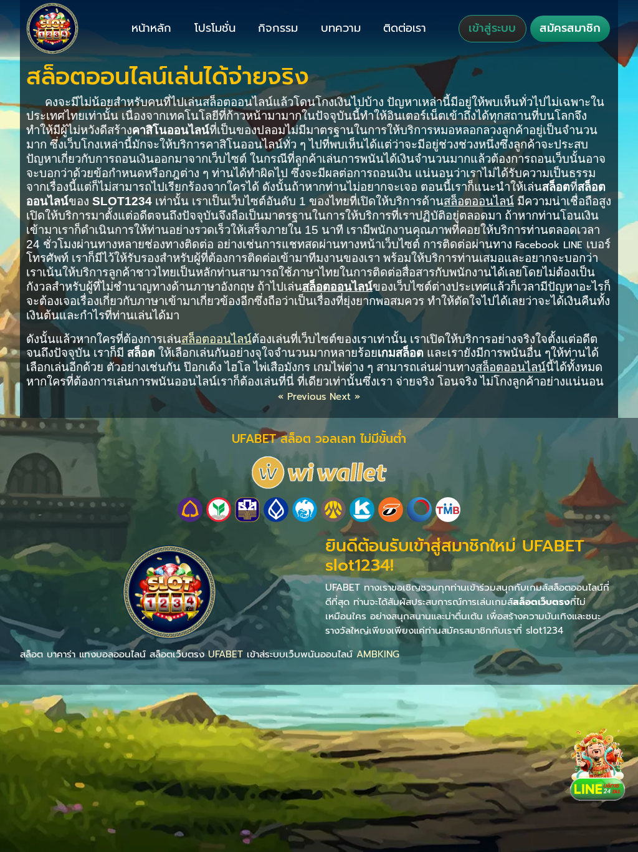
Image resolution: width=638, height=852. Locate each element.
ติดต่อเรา (404, 28)
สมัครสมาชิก (570, 28)
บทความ (341, 28)
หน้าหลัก (151, 28)
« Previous (302, 396)
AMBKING (377, 654)
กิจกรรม (278, 28)
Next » (345, 396)
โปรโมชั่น (215, 28)
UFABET (225, 654)
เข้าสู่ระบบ (492, 28)
